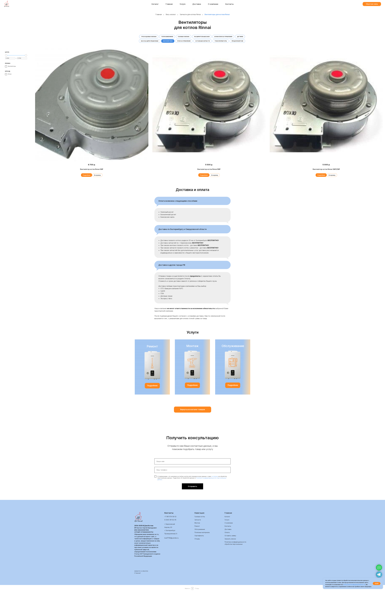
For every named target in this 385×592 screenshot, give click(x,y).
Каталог (155, 4)
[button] (372, 4)
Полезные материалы (202, 532)
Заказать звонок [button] (230, 539)
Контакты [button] (229, 4)
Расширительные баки (202, 36)
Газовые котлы (200, 516)
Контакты (228, 526)
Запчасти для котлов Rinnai (190, 14)
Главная (169, 4)
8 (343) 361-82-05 (170, 520)
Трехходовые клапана (148, 36)
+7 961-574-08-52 (170, 516)
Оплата (227, 532)
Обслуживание (200, 529)
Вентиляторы (167, 41)
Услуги (227, 520)
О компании (213, 4)
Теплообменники (167, 36)
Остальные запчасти (202, 41)
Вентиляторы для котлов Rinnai (217, 14)
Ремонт (197, 526)
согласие (215, 476)
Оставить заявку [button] (230, 535)
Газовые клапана (183, 36)
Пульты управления (183, 41)
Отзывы (197, 539)
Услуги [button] (182, 4)
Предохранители (237, 41)
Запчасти (198, 520)
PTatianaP (137, 573)
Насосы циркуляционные (149, 41)
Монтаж (197, 523)
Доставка (196, 4)
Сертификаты (199, 535)
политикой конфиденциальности (354, 584)
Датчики (240, 36)
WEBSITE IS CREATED (141, 571)
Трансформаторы (221, 41)
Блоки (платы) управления (223, 36)
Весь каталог (171, 14)
